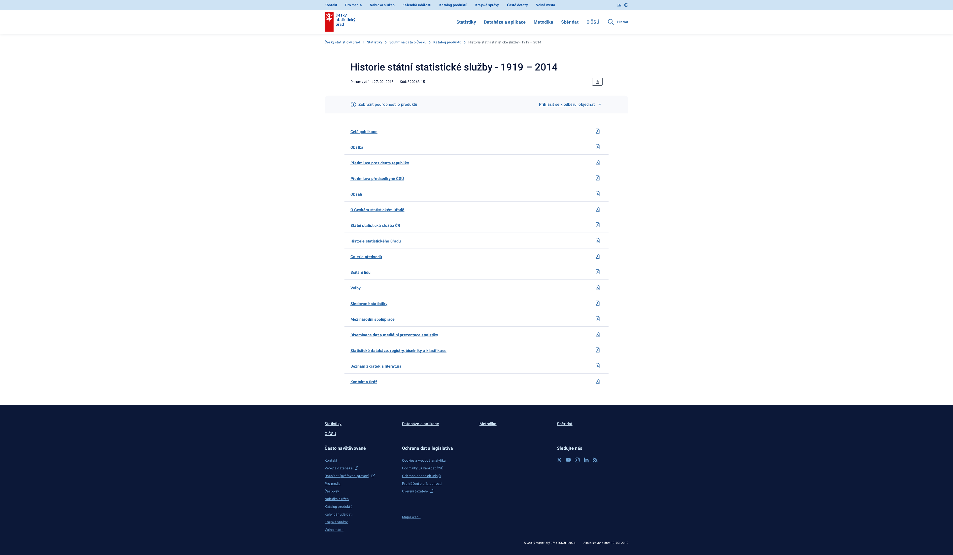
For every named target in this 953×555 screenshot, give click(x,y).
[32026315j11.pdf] (598, 303)
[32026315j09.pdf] (598, 272)
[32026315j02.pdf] (598, 162)
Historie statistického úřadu (375, 241)
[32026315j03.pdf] (598, 178)
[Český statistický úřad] (340, 22)
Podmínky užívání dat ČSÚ (422, 468)
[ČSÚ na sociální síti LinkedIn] (586, 459)
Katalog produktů (453, 5)
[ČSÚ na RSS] (595, 459)
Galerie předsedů (366, 256)
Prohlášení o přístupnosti (422, 484)
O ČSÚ (592, 22)
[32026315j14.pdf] (598, 350)
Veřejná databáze (338, 468)
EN (619, 5)
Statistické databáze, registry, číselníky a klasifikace (398, 350)
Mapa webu (411, 517)
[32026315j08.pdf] (598, 256)
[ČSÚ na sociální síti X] (559, 459)
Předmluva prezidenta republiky (379, 163)
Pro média (353, 5)
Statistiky (466, 22)
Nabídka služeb (382, 5)
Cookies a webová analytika (424, 460)
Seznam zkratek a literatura (376, 366)
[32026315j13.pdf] (598, 334)
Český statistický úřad (342, 42)
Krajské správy (487, 5)
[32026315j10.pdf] (598, 287)
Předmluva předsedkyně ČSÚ (377, 178)
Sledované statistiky (368, 303)
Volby (355, 288)
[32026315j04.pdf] (598, 194)
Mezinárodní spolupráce (372, 319)
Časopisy (332, 491)
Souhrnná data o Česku (408, 42)
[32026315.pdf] (598, 131)
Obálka (356, 147)
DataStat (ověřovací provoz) (347, 476)
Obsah (356, 194)
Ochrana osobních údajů (421, 476)
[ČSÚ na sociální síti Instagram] (577, 459)
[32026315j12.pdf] (598, 319)
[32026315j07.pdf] (598, 240)
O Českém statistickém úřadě (377, 210)
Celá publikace (363, 131)
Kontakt (331, 5)
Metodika (543, 22)
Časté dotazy (517, 5)
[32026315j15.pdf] (598, 366)
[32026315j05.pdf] (598, 209)
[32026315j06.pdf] (598, 225)
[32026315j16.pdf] (598, 381)
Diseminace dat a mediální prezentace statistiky (394, 335)
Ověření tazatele (415, 491)
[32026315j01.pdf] (598, 147)
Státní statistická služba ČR (375, 225)
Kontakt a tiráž (363, 382)
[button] (360, 448)
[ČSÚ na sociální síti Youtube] (568, 459)
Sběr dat (570, 22)
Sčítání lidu (360, 272)
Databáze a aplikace (505, 22)
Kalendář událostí (417, 5)
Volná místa (545, 5)
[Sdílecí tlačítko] (597, 82)
